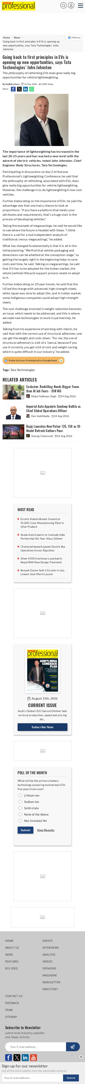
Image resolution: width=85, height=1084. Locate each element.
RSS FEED (11, 968)
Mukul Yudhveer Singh (44, 396)
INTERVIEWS (50, 947)
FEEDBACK (12, 1003)
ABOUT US (12, 947)
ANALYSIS (49, 954)
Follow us (76, 37)
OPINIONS (49, 968)
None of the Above (36, 814)
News (17, 37)
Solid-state (31, 808)
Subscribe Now (43, 727)
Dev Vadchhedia (40, 416)
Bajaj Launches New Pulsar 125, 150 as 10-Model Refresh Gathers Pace (53, 428)
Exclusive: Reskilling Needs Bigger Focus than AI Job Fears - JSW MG (52, 389)
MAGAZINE (49, 975)
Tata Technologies (22, 370)
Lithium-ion (31, 795)
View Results (45, 830)
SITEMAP (11, 1017)
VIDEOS (47, 961)
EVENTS (47, 941)
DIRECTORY (50, 989)
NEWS (9, 954)
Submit (25, 830)
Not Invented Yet (35, 820)
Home (6, 37)
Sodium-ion (31, 801)
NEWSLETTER (51, 982)
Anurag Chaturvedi (42, 436)
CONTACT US (14, 996)
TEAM (9, 1010)
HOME (9, 941)
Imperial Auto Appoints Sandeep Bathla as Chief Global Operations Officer (53, 408)
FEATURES (12, 961)
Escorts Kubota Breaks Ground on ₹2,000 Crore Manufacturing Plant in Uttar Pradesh (42, 522)
